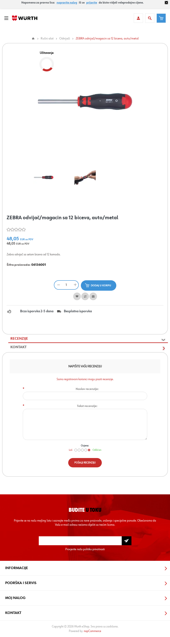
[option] (43, 177)
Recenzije (19, 339)
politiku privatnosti (94, 549)
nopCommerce (92, 631)
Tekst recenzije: (87, 406)
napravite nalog (67, 2)
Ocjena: (85, 445)
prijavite (91, 2)
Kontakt (18, 347)
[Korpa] (161, 18)
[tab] (88, 338)
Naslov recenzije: (87, 389)
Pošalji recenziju (85, 462)
